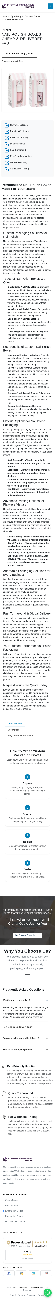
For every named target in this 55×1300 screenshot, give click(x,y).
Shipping (31, 1295)
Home (4, 16)
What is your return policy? (16, 1000)
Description (13, 730)
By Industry (16, 16)
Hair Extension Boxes (15, 1221)
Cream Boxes (11, 1200)
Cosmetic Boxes (32, 16)
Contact (41, 1295)
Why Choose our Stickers (21, 736)
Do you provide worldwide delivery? (21, 1038)
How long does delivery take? (18, 1027)
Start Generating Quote (19, 53)
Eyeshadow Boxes (14, 1211)
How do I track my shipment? (17, 1049)
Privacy (21, 1295)
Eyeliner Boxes (12, 1205)
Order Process (15, 723)
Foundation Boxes (14, 1216)
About (13, 1295)
